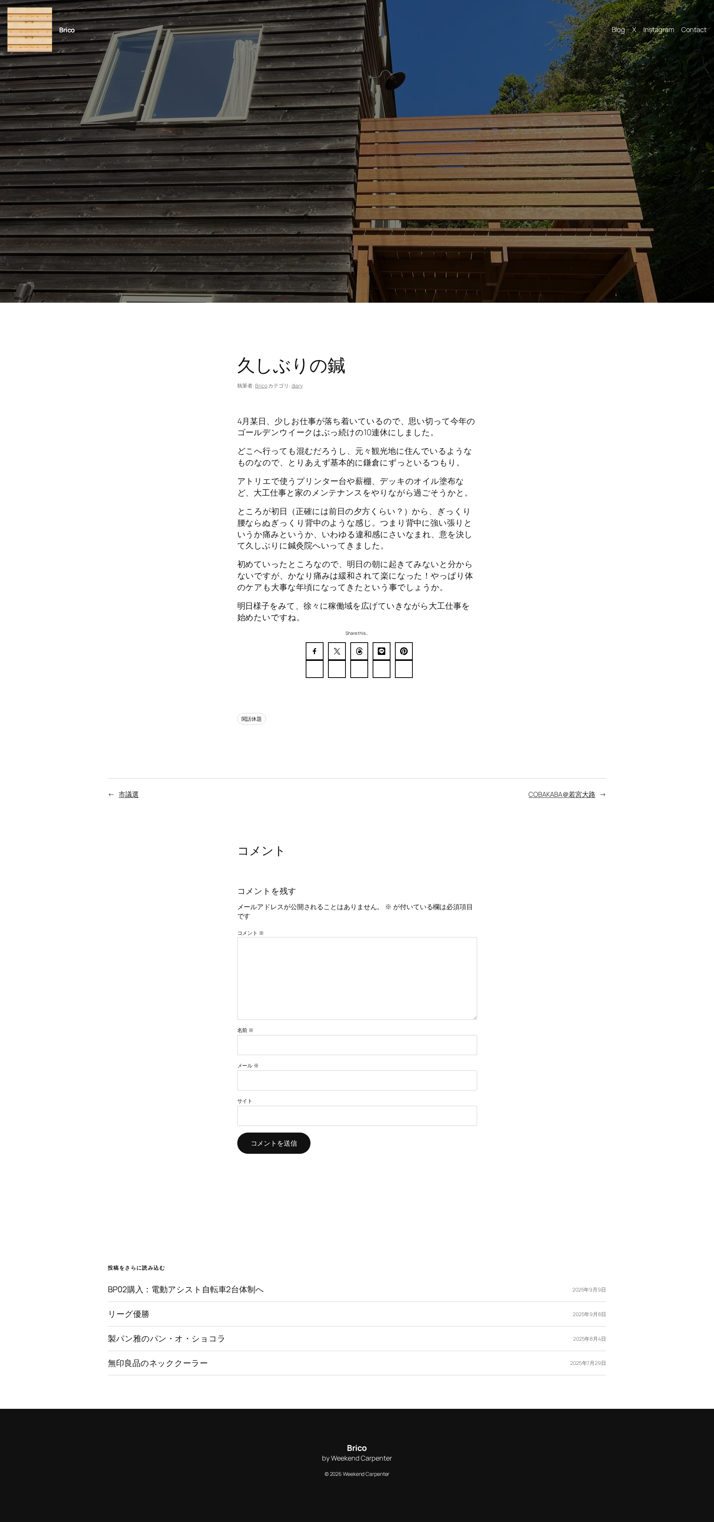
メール (248, 1065)
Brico (67, 29)
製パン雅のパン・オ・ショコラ (167, 1338)
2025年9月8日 (589, 1314)
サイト (245, 1100)
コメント (250, 932)
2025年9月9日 (589, 1289)
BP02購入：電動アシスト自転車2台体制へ (186, 1289)
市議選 (129, 794)
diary (297, 385)
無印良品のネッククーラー (158, 1363)
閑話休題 (251, 718)
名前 (245, 1030)
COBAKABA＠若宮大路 (561, 794)
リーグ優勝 (128, 1314)
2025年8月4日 (589, 1338)
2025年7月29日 (588, 1362)
